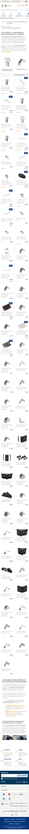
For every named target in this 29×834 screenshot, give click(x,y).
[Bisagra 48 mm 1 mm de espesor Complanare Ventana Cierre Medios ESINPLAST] (22, 439)
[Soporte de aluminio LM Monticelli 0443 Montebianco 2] (7, 382)
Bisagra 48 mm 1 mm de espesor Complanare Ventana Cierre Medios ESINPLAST (22, 446)
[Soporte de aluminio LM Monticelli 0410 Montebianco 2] (22, 270)
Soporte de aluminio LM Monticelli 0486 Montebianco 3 (22, 483)
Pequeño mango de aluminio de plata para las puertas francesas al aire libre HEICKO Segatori (6, 353)
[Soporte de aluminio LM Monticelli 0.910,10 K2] (7, 532)
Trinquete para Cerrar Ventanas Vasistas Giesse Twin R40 (21, 201)
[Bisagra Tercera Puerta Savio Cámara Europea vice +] (7, 232)
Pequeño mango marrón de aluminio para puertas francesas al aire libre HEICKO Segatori (6, 315)
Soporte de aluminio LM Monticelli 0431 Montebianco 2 (22, 351)
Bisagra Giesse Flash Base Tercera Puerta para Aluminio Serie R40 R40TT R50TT (22, 108)
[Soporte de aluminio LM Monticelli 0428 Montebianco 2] (22, 495)
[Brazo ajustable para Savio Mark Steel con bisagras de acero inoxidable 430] (7, 251)
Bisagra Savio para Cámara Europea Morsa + (6, 164)
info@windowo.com (6, 1)
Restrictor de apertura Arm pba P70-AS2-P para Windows (6, 201)
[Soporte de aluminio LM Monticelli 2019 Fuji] (22, 401)
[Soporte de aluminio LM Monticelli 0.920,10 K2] (7, 551)
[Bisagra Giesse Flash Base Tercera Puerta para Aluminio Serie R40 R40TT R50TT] (22, 101)
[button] (17, 6)
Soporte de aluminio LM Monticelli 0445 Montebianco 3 (6, 370)
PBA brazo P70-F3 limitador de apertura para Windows (6, 276)
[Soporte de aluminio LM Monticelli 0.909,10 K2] (7, 589)
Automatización (20, 819)
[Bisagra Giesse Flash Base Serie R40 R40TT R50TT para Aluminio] (7, 82)
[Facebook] (17, 782)
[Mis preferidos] (20, 6)
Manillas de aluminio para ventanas (14, 705)
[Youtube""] (24, 782)
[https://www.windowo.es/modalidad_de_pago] (14, 796)
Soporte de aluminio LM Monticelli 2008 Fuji (22, 576)
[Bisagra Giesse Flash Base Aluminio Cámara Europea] (7, 119)
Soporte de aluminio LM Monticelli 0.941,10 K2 (6, 651)
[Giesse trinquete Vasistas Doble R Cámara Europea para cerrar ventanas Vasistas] (7, 176)
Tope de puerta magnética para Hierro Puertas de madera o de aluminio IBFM (22, 183)
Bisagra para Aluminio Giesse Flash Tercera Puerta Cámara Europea (22, 126)
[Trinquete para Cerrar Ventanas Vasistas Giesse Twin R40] (22, 194)
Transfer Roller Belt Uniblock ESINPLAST (5, 500)
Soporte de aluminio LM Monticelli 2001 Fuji (6, 632)
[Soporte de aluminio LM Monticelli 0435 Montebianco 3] (7, 401)
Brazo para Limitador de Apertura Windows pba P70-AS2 (6, 220)
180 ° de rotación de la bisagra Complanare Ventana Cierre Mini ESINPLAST (22, 559)
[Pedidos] (27, 786)
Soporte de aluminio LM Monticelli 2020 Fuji (22, 369)
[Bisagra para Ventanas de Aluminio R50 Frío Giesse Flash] (7, 138)
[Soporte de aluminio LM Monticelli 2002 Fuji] (7, 664)
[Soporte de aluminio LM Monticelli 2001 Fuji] (7, 626)
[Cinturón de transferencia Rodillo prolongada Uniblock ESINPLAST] (7, 570)
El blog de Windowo (16, 1)
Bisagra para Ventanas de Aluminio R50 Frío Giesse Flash (6, 145)
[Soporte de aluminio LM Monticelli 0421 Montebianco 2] (7, 326)
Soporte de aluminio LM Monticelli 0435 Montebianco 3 (6, 408)
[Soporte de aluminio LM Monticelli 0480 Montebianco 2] (7, 514)
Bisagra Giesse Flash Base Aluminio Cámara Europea (6, 126)
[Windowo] (6, 5)
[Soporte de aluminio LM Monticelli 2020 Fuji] (22, 363)
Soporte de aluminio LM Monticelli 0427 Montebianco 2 (22, 257)
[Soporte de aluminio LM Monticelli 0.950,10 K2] (22, 608)
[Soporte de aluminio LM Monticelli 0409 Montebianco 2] (22, 307)
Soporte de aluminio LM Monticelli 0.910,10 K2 (6, 538)
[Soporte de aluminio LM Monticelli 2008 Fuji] (22, 570)
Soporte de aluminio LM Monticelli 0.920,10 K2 (6, 557)
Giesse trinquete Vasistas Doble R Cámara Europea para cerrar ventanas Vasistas (6, 183)
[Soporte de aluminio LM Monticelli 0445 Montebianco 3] (7, 363)
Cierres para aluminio (10, 714)
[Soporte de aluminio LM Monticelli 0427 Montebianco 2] (22, 251)
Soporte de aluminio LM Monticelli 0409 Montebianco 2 (22, 314)
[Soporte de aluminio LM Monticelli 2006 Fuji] (22, 645)
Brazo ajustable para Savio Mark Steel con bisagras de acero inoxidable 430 (6, 258)
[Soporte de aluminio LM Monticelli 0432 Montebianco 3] (22, 288)
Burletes (17, 823)
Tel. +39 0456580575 (14, 805)
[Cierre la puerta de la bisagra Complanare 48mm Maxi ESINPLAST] (22, 589)
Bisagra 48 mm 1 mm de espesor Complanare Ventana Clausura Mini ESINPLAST (6, 465)
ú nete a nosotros (22, 775)
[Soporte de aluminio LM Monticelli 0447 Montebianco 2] (7, 608)
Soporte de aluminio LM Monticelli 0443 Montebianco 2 (6, 389)
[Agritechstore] (12, 814)
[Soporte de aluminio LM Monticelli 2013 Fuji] (22, 420)
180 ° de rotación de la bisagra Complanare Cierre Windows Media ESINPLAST (22, 540)
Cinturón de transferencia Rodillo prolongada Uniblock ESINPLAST (6, 577)
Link (16, 778)
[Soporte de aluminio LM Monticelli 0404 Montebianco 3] (7, 288)
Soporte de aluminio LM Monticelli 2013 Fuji (22, 425)
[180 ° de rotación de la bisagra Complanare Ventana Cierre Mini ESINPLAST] (22, 551)
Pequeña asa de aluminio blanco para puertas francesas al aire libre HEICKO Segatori (22, 333)
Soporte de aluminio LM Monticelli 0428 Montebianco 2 (22, 501)
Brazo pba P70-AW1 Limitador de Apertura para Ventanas (6, 107)
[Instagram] (19, 782)
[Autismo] (16, 814)
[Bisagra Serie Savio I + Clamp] (22, 213)
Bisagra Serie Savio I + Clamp (21, 219)
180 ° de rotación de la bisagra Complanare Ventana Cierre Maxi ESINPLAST (6, 484)
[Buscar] (27, 10)
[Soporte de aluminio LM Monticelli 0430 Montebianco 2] (22, 514)
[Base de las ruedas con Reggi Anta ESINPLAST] (22, 457)
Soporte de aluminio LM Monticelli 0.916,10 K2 (22, 632)
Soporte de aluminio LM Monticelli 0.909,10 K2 (6, 594)
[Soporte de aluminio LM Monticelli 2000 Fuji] (22, 382)
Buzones (11, 823)
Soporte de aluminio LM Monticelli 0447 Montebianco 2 (6, 614)
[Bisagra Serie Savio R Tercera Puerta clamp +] (22, 232)
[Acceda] (17, 6)
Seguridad (22, 821)
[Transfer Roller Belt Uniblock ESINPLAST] (7, 495)
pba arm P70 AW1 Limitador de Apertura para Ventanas (22, 88)
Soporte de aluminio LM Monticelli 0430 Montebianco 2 (22, 520)
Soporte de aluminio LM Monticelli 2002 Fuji (6, 669)
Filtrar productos (19, 75)
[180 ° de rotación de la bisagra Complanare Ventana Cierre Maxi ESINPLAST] (7, 476)
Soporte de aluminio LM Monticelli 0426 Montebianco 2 (6, 426)
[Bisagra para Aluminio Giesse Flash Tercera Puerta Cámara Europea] (22, 119)
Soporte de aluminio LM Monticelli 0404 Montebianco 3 (6, 295)
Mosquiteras (8, 821)
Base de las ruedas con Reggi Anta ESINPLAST (22, 463)
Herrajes (8, 26)
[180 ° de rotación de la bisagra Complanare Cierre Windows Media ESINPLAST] (22, 532)
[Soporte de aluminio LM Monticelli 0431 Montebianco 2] (22, 345)
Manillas (12, 819)
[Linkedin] (26, 782)
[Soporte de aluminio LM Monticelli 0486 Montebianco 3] (22, 476)
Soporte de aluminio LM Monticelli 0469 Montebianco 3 (6, 445)
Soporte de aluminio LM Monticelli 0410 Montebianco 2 (22, 276)
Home (2, 26)
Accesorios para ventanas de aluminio (12, 28)
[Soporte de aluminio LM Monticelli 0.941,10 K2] (7, 645)
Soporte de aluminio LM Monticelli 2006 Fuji (22, 651)
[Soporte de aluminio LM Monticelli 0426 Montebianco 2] (7, 420)
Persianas (15, 821)
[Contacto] (23, 6)
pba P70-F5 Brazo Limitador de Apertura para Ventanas (22, 145)
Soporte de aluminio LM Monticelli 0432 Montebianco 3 (22, 295)
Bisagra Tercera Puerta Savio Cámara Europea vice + (6, 239)
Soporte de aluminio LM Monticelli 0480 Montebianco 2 (6, 520)
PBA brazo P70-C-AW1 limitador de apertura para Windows (22, 164)
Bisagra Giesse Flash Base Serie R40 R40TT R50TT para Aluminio (6, 88)
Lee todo (8, 51)
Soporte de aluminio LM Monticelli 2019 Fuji (22, 407)
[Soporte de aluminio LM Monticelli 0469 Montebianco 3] (7, 439)
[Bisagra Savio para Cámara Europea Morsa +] (7, 157)
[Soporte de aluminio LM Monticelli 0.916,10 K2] (22, 626)
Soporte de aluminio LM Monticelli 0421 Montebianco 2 (6, 333)
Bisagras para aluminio (11, 711)
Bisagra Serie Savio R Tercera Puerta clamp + (22, 238)
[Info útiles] (27, 790)
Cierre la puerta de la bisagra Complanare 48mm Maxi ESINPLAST (22, 595)
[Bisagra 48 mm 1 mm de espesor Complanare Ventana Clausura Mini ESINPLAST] (7, 457)
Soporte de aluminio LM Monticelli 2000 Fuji (22, 388)
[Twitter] (21, 782)
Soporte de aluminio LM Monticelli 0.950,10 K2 (22, 613)
